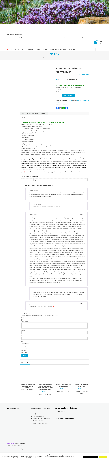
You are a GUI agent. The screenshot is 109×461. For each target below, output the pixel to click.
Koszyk (38, 49)
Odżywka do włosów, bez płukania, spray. (63, 385)
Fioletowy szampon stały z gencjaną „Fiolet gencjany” (27, 386)
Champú (50, 57)
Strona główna (43, 57)
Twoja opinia (24, 321)
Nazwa (23, 330)
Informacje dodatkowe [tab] (32, 113)
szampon (58, 102)
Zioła (23, 49)
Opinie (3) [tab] (43, 113)
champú (79, 100)
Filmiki (45, 49)
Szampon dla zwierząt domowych (81, 385)
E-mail (23, 335)
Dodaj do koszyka (67, 95)
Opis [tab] (22, 113)
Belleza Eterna (14, 34)
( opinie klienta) (72, 79)
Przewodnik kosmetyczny (58, 49)
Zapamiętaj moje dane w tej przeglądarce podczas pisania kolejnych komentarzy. (25, 347)
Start (17, 49)
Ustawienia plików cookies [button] (90, 457)
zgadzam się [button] (103, 457)
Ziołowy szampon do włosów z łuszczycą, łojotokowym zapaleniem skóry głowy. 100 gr (45, 387)
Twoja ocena (24, 318)
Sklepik (30, 49)
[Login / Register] (100, 49)
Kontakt (72, 49)
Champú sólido (85, 100)
